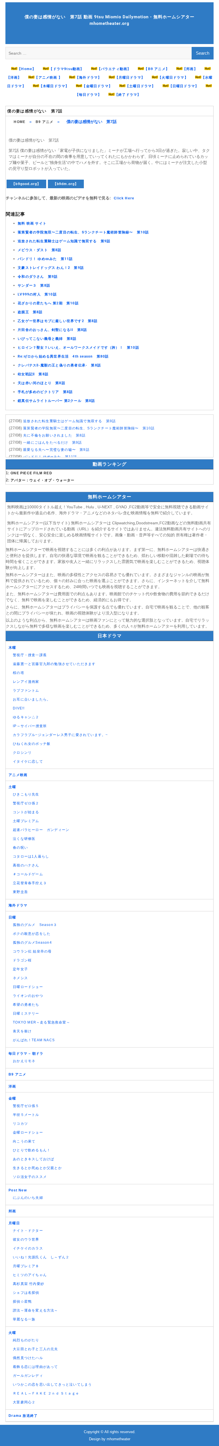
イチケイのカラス (28, 1248)
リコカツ (20, 1124)
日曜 (12, 917)
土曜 (12, 787)
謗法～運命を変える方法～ (35, 1310)
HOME (19, 122)
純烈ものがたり (26, 1340)
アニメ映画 (18, 775)
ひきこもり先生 (26, 794)
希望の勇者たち (26, 1005)
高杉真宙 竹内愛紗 (28, 1284)
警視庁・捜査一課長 (30, 655)
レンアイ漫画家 (26, 682)
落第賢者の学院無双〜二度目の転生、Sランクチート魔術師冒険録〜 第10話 (83, 232)
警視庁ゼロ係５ (26, 1106)
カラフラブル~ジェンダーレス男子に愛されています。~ (60, 735)
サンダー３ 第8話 (34, 285)
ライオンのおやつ (28, 996)
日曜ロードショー (28, 987)
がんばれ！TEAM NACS (34, 1040)
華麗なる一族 (24, 1319)
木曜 (12, 648)
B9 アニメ (44, 122)
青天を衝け (22, 1031)
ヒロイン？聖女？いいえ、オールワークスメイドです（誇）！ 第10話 (78, 348)
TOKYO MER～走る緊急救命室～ (41, 1022)
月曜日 (14, 1223)
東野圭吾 (20, 892)
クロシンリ (22, 753)
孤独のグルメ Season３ (35, 925)
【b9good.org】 (26, 184)
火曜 (12, 1333)
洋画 (12, 1086)
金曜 (12, 1098)
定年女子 (20, 969)
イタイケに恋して (28, 761)
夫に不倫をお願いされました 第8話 (54, 435)
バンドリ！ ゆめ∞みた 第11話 (45, 259)
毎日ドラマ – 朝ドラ (26, 1054)
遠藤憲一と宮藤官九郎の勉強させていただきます (54, 664)
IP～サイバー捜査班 (30, 726)
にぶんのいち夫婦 (28, 1198)
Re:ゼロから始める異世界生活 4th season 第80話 (63, 356)
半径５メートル (26, 1115)
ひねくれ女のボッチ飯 (31, 744)
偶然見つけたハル (28, 1358)
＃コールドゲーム (28, 874)
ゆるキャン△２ (26, 717)
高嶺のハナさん (26, 865)
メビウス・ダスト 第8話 (39, 250)
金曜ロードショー (28, 1132)
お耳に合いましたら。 (31, 699)
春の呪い (20, 848)
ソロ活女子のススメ (30, 1177)
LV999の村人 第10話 (37, 294)
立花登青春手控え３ (30, 883)
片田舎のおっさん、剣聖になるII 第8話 (52, 330)
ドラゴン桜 (22, 960)
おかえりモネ (24, 1061)
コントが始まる (26, 812)
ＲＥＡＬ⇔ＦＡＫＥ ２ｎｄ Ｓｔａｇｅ (46, 1393)
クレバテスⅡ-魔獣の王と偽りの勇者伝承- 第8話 (59, 365)
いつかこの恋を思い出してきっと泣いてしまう (52, 1384)
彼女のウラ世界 (26, 1239)
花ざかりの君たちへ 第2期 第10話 (48, 303)
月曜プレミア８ (26, 1266)
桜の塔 (18, 673)
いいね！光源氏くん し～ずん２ (41, 1257)
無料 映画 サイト (32, 223)
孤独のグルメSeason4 (32, 943)
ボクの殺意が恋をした (31, 934)
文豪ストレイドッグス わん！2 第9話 (51, 268)
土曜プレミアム (26, 821)
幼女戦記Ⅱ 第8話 (33, 374)
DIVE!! (19, 708)
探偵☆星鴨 (22, 1302)
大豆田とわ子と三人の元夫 (35, 1349)
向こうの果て (24, 1141)
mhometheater (118, 1439)
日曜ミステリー (26, 1013)
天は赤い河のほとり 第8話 (41, 383)
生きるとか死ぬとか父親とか (37, 1168)
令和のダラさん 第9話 (38, 277)
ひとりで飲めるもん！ (31, 1150)
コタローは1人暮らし (31, 856)
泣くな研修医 (24, 839)
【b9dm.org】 (66, 184)
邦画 (12, 1211)
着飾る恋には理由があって (35, 1367)
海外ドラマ (18, 905)
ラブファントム (26, 691)
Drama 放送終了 (23, 1416)
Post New (18, 1190)
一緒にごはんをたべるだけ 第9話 (52, 443)
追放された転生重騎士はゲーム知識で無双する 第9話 (64, 241)
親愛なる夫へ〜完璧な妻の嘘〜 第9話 (56, 450)
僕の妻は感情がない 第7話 (34, 111)
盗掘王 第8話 (30, 312)
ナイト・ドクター (28, 1231)
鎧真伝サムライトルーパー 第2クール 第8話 (56, 401)
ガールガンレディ (28, 1376)
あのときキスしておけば (33, 1159)
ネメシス (20, 978)
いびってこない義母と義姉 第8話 (47, 339)
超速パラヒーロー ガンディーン (41, 830)
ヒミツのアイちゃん (30, 1275)
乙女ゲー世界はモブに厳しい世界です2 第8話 (58, 321)
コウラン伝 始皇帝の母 (32, 951)
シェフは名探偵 (26, 1293)
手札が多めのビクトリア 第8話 (45, 392)
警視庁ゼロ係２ (26, 803)
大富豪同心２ (24, 1402)
